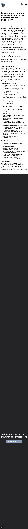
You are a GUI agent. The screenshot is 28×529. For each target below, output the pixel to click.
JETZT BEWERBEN (13, 441)
